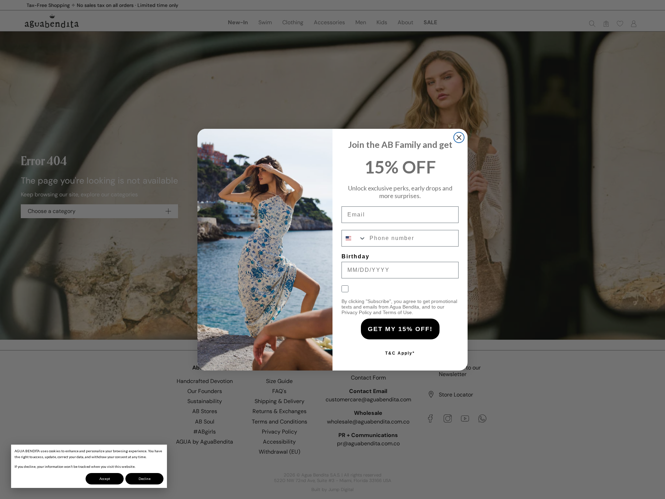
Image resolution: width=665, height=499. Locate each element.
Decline (145, 478)
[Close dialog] (459, 137)
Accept (104, 478)
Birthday (356, 256)
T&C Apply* (400, 353)
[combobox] (354, 238)
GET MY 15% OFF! (400, 329)
